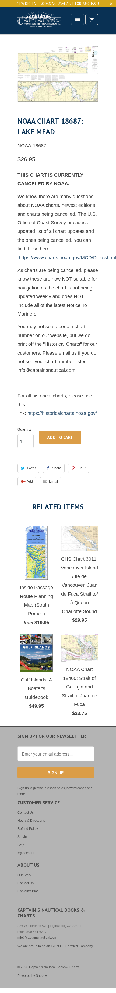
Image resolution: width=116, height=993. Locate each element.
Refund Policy (27, 829)
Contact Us (25, 812)
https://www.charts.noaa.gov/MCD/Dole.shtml (67, 257)
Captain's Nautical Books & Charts (54, 967)
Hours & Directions (31, 821)
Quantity (24, 429)
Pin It (81, 468)
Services (23, 837)
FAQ (20, 845)
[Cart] (91, 19)
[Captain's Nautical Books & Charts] (39, 22)
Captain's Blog (28, 891)
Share (56, 468)
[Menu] (77, 19)
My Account (25, 853)
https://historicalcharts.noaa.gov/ (62, 413)
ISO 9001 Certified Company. (72, 946)
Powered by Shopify (32, 976)
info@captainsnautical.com (37, 937)
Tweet (31, 468)
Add (30, 482)
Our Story (24, 875)
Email (53, 482)
